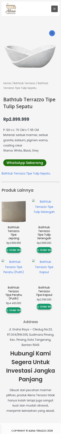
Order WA (15, 250)
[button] (52, 33)
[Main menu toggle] (54, 9)
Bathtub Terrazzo (24, 83)
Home (7, 83)
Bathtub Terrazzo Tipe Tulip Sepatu (26, 173)
